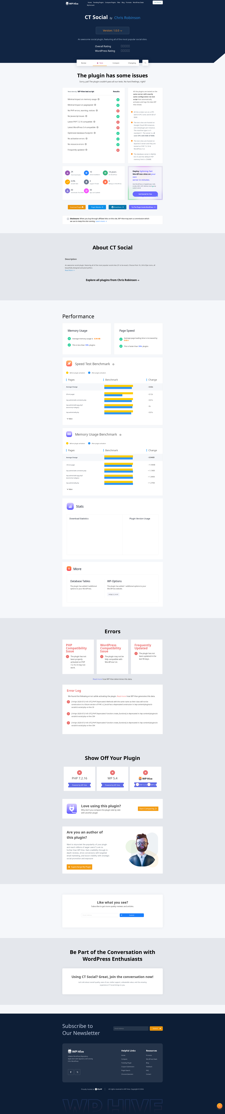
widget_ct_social (113, 594)
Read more (97, 679)
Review (83, 63)
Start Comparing (147, 808)
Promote (128, 2)
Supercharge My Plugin (81, 867)
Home (90, 2)
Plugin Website (96, 207)
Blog (123, 2)
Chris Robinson (127, 17)
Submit (131, 915)
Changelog (132, 63)
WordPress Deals (138, 2)
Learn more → (101, 221)
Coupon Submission (127, 1067)
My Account (90, 5)
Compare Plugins (110, 2)
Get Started (157, 2)
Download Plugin (75, 207)
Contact (148, 1074)
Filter (118, 2)
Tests (101, 63)
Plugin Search (125, 1070)
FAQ (147, 1070)
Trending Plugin (126, 1063)
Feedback (149, 1067)
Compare (116, 63)
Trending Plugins (98, 2)
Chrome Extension (127, 1074)
